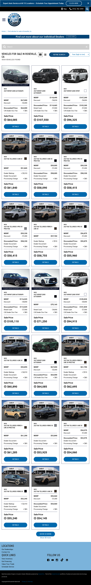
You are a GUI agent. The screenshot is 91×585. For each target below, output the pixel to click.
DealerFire (41, 574)
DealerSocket (56, 574)
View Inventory (7, 559)
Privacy (24, 581)
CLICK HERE (73, 3)
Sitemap (30, 581)
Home (4, 31)
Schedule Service (8, 567)
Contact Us (6, 552)
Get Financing (7, 561)
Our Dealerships (7, 549)
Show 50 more (45, 538)
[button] (87, 9)
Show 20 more (45, 534)
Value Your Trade (8, 564)
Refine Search (59, 55)
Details (15, 127)
